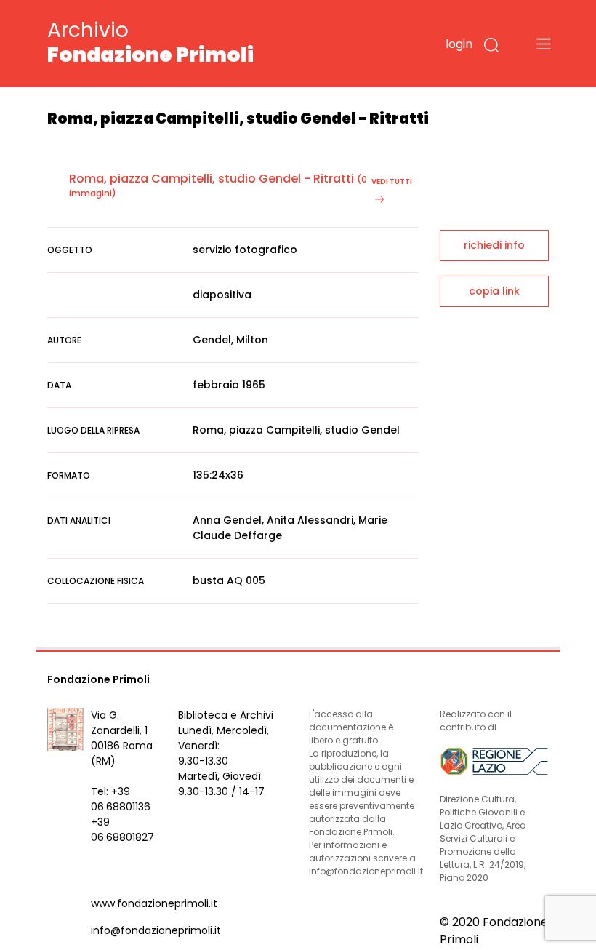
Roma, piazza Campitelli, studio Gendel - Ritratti (211, 178)
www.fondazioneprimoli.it (154, 903)
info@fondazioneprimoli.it (156, 930)
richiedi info (494, 245)
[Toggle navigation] (544, 44)
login (459, 44)
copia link (494, 291)
